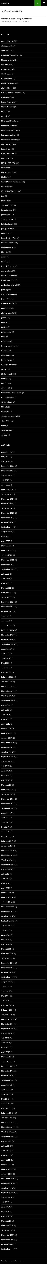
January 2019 (6, 738)
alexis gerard (6, 46)
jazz (2, 196)
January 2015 (6, 958)
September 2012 (8, 1080)
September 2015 (8, 921)
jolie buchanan (7, 224)
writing (4, 435)
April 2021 (5, 621)
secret (3, 369)
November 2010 (7, 1183)
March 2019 (6, 728)
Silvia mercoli (6, 374)
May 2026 (5, 457)
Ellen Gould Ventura (9, 121)
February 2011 (7, 1169)
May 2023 (5, 536)
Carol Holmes (7, 78)
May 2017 (5, 827)
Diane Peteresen (8, 102)
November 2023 (7, 517)
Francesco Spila (7, 144)
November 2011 (7, 1127)
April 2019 (5, 724)
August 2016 (6, 869)
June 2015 (5, 935)
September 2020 (8, 644)
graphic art (5, 158)
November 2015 (7, 911)
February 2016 (7, 897)
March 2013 (6, 1057)
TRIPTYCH (5, 421)
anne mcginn (6, 50)
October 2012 (7, 1075)
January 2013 (6, 1061)
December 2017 (7, 799)
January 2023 (6, 555)
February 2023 (7, 550)
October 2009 (7, 1244)
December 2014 (7, 963)
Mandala (4, 261)
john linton (5, 214)
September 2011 (8, 1136)
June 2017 (5, 822)
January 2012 (6, 1118)
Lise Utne (5, 252)
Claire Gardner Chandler (11, 93)
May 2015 (5, 939)
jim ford (4, 200)
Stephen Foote (7, 402)
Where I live (6, 430)
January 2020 (6, 682)
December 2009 (7, 1235)
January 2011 (6, 1174)
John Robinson (7, 219)
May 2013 (5, 1047)
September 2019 (8, 700)
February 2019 (7, 733)
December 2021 (7, 602)
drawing (4, 111)
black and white (7, 60)
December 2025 (7, 466)
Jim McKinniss (7, 205)
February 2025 (7, 489)
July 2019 (5, 710)
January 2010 (6, 1230)
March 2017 (6, 836)
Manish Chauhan (8, 266)
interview (5, 186)
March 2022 (6, 588)
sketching (5, 383)
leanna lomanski (7, 243)
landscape (5, 233)
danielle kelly (6, 97)
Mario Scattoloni (8, 275)
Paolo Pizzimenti (8, 294)
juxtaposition (6, 229)
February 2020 (7, 677)
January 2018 (6, 794)
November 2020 (7, 635)
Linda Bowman (7, 247)
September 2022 (8, 569)
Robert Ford (6, 355)
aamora (5, 3)
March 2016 (6, 893)
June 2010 (5, 1207)
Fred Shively (6, 149)
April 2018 (5, 780)
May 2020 (5, 663)
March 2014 (6, 1005)
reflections (5, 341)
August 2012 (6, 1085)
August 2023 (6, 532)
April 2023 (5, 541)
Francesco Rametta (9, 139)
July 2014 (5, 986)
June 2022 (5, 578)
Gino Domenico (7, 153)
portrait (4, 327)
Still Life (4, 407)
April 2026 (5, 461)
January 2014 (6, 1014)
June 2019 (5, 714)
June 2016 (5, 878)
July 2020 (5, 653)
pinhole (4, 318)
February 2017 (7, 841)
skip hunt (5, 388)
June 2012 (5, 1094)
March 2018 (6, 785)
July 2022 (5, 574)
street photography (9, 416)
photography (6, 313)
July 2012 (5, 1089)
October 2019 (7, 696)
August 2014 (6, 982)
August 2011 (6, 1141)
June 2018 (5, 771)
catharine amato (7, 83)
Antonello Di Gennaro (10, 55)
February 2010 (7, 1225)
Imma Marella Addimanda (11, 182)
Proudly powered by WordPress (12, 1261)
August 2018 (6, 761)
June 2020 (5, 658)
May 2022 (5, 583)
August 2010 (6, 1197)
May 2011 (5, 1155)
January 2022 (6, 597)
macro (4, 257)
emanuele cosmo (8, 125)
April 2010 (5, 1216)
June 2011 (5, 1150)
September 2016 (8, 864)
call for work (6, 64)
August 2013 (6, 1033)
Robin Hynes (6, 360)
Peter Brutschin (7, 304)
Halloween (5, 168)
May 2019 (5, 719)
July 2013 (5, 1038)
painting (4, 289)
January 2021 (6, 625)
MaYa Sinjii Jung (7, 280)
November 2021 (7, 607)
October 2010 (7, 1188)
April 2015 (5, 944)
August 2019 (6, 705)
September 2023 (8, 527)
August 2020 (6, 649)
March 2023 (6, 546)
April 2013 (5, 1052)
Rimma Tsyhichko (8, 346)
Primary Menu (44, 3)
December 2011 (7, 1122)
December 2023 (7, 513)
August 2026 (6, 452)
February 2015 (7, 953)
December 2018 (7, 743)
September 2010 (8, 1193)
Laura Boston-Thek (8, 238)
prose (3, 336)
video (3, 425)
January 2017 (6, 846)
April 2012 (5, 1104)
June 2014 (5, 991)
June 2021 (5, 616)
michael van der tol (9, 285)
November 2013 (7, 1024)
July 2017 (5, 818)
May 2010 (5, 1211)
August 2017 (6, 813)
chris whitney (6, 88)
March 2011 (6, 1164)
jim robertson (6, 210)
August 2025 (6, 475)
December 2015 (7, 907)
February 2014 (7, 1010)
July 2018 (5, 766)
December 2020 (7, 630)
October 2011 (7, 1132)
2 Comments (24, 21)
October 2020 (7, 639)
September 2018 (8, 757)
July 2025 (5, 480)
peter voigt (5, 308)
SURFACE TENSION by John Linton (16, 18)
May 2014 (5, 996)
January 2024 (6, 508)
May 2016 (5, 883)
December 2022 (7, 560)
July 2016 (5, 874)
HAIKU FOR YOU (8, 163)
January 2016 (6, 902)
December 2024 (7, 499)
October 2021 (7, 611)
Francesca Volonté (8, 135)
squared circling (7, 397)
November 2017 (7, 803)
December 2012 (7, 1066)
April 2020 (5, 668)
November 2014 (7, 968)
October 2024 (7, 503)
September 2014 (8, 977)
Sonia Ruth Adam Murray (11, 393)
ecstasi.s (4, 116)
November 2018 (7, 747)
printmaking (6, 332)
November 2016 (7, 855)
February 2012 (7, 1113)
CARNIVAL (5, 74)
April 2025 (5, 485)
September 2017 (8, 808)
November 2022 (7, 564)
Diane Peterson (7, 107)
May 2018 (5, 775)
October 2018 (7, 752)
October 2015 (7, 916)
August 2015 (6, 925)
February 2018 (7, 789)
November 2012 (7, 1071)
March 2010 (6, 1221)
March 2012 (6, 1108)
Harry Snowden (7, 172)
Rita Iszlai (5, 350)
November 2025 (7, 471)
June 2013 (5, 1043)
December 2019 (7, 686)
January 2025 (6, 494)
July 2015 (5, 930)
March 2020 (6, 672)
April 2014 (5, 1000)
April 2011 (5, 1160)
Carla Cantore (7, 69)
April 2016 (5, 888)
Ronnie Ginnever (8, 364)
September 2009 (8, 1249)
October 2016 (7, 860)
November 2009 (7, 1239)
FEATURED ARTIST (9, 130)
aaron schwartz (7, 41)
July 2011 (5, 1146)
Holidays (4, 177)
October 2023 (7, 522)
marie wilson (6, 271)
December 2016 (7, 850)
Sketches (4, 379)
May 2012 (5, 1099)
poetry (4, 322)
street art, (5, 411)
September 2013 (8, 1029)
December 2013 (7, 1019)
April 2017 (5, 832)
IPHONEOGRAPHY (9, 191)
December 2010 (7, 1179)
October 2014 (7, 972)
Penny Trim (6, 299)
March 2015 (6, 949)
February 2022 (7, 592)
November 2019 (7, 691)
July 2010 (5, 1202)
